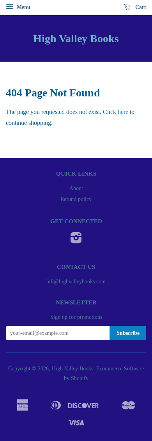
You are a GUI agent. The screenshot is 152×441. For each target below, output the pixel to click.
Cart (140, 7)
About (76, 188)
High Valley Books (76, 38)
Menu (22, 7)
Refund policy (76, 199)
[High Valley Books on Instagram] (76, 241)
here (123, 111)
